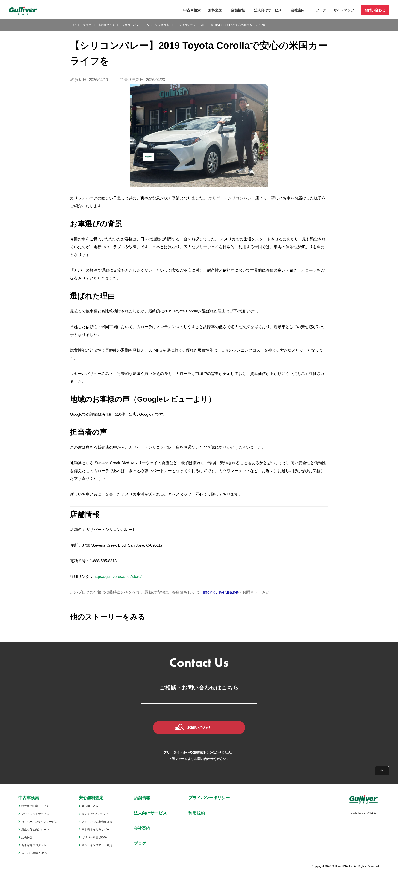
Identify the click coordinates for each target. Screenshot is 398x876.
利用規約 (196, 813)
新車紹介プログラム (33, 845)
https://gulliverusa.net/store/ (118, 576)
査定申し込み (90, 806)
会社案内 (298, 10)
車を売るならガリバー (95, 829)
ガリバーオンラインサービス (39, 821)
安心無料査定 (91, 797)
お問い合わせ (375, 10)
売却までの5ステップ (95, 813)
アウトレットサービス (35, 813)
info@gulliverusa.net (220, 592)
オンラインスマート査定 (97, 845)
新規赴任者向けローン (35, 829)
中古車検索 (192, 10)
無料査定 (215, 10)
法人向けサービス (268, 10)
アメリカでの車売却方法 (97, 821)
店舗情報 (238, 10)
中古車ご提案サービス (35, 806)
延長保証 (26, 837)
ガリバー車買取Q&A (94, 837)
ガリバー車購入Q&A (34, 853)
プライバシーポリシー (209, 797)
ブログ (321, 10)
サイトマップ (344, 10)
